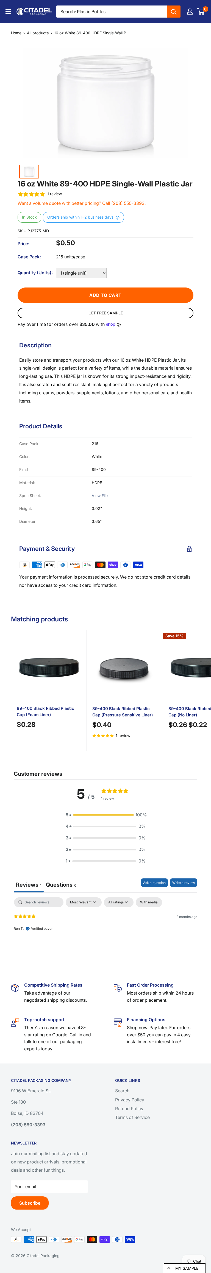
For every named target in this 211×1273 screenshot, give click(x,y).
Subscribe (29, 1203)
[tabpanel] (105, 932)
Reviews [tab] (28, 884)
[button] (105, 815)
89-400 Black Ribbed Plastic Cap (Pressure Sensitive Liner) (122, 712)
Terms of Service (132, 1117)
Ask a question (154, 883)
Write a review (183, 883)
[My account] (190, 12)
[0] (201, 11)
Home (16, 32)
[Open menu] (8, 11)
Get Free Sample (105, 313)
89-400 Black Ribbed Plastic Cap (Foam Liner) (45, 711)
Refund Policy (129, 1108)
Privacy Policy (129, 1099)
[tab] (61, 885)
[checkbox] (149, 902)
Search (122, 1090)
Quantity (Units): (35, 272)
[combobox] (111, 11)
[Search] (174, 11)
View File (100, 495)
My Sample (186, 1268)
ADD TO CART (105, 295)
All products (38, 32)
